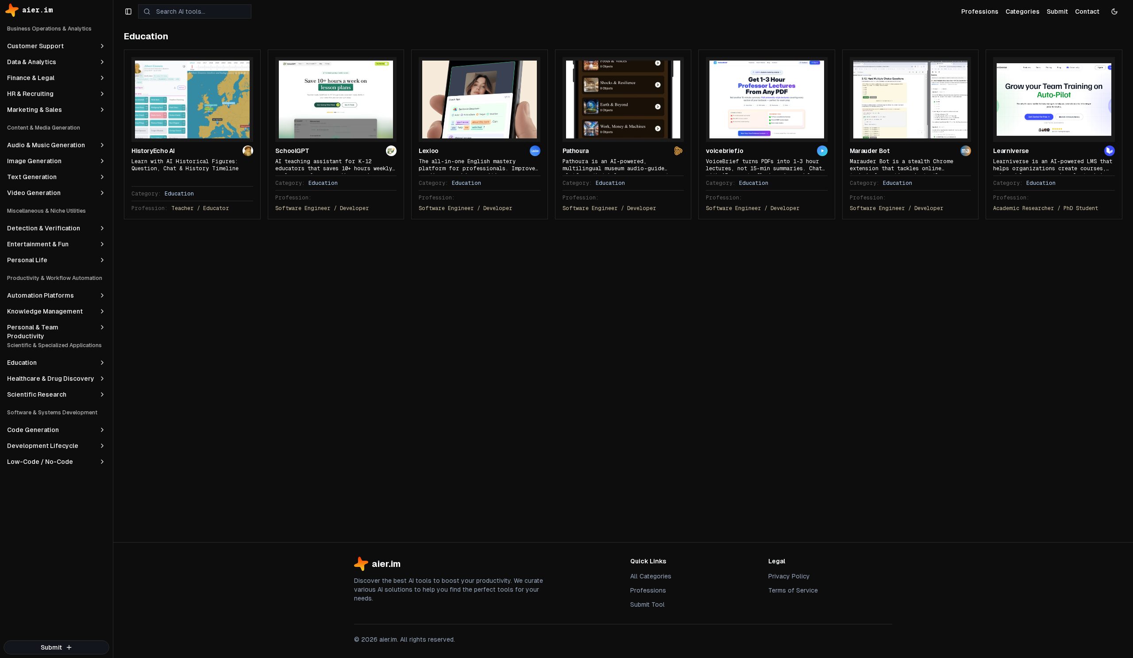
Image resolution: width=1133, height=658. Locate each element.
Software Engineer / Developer (322, 208)
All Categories (650, 576)
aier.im (37, 10)
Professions (648, 590)
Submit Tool (647, 604)
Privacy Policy (789, 576)
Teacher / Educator (200, 208)
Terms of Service (793, 590)
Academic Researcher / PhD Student (1045, 208)
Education (179, 194)
